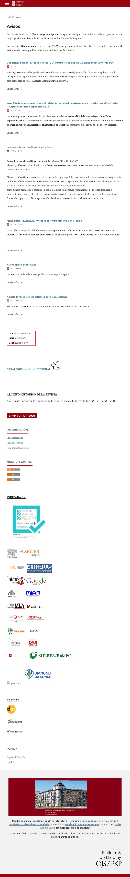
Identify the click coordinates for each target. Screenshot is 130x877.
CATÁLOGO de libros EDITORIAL (29, 369)
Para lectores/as (15, 437)
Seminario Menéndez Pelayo (82, 824)
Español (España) (16, 757)
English (11, 762)
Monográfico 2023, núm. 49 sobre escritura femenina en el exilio (44, 220)
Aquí (9, 401)
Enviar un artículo (22, 415)
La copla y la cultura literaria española (29, 147)
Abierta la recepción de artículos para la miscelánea (37, 296)
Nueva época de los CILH (21, 264)
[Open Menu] (6, 3)
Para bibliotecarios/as (18, 447)
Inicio (10, 17)
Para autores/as (15, 442)
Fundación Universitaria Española (29, 824)
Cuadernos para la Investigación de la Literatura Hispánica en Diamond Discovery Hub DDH (61, 62)
